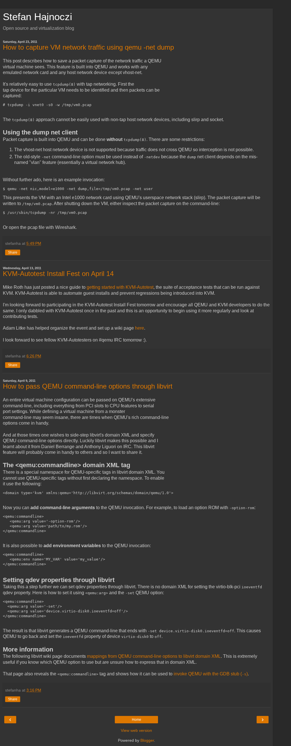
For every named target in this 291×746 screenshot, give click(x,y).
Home (136, 720)
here (139, 328)
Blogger (147, 740)
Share (12, 252)
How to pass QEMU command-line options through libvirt (87, 386)
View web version (136, 730)
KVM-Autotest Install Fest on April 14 (58, 273)
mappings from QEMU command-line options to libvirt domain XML (154, 656)
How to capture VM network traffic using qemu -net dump (88, 47)
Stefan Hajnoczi (37, 16)
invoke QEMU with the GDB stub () (211, 673)
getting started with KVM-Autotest (120, 287)
